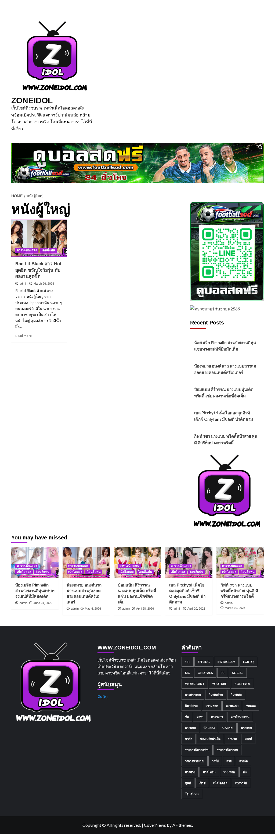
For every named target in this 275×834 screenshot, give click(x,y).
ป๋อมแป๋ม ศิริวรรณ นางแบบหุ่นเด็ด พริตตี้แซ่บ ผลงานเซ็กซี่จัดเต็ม (224, 392)
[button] (260, 147)
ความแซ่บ (232, 706)
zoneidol (242, 683)
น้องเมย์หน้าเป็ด (210, 739)
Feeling (204, 661)
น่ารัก (188, 739)
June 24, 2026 (43, 603)
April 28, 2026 (145, 608)
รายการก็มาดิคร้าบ (197, 750)
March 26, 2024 (44, 283)
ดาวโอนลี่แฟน (240, 717)
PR (223, 672)
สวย (228, 761)
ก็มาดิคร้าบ (216, 695)
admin (23, 283)
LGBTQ (248, 661)
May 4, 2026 (93, 608)
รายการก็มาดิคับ (227, 750)
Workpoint (194, 683)
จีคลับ (102, 696)
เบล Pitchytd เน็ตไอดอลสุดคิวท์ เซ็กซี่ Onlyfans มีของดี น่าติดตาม (223, 416)
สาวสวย (190, 772)
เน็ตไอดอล (24, 571)
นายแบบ (246, 728)
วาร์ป (215, 761)
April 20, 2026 (196, 608)
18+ (187, 661)
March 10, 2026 (235, 607)
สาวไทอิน (209, 772)
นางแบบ (227, 728)
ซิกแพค (251, 706)
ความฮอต (211, 706)
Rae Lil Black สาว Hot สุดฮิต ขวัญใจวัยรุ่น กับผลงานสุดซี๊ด (38, 270)
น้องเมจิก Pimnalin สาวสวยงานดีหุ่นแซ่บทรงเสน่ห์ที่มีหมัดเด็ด (225, 345)
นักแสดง (209, 728)
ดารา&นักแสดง (27, 250)
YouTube (219, 683)
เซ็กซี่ (202, 783)
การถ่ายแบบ (193, 695)
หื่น (245, 772)
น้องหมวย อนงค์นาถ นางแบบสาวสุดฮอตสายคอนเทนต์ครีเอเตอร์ (225, 369)
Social (237, 672)
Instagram (226, 661)
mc (187, 672)
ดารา (200, 717)
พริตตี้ (248, 739)
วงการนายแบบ (194, 761)
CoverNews (155, 825)
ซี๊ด (187, 717)
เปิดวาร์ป (241, 783)
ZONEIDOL (32, 100)
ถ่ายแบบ (190, 728)
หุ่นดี (188, 783)
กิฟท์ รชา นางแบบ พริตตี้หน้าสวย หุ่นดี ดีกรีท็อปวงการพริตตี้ (225, 439)
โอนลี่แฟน (48, 250)
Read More (23, 336)
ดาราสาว (217, 717)
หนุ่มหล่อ (229, 772)
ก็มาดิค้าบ (191, 706)
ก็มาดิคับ (236, 695)
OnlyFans (205, 672)
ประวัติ (232, 739)
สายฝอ (243, 761)
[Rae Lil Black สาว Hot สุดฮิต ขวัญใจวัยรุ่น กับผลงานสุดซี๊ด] (39, 238)
